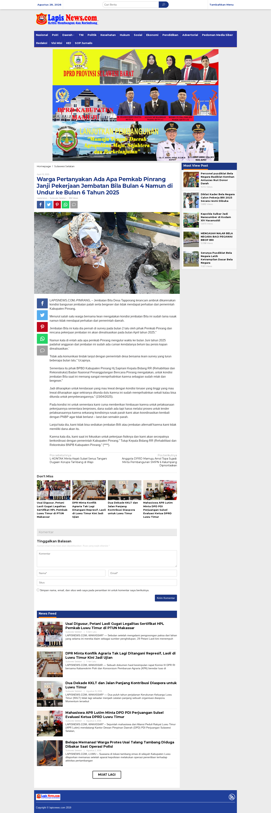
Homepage (44, 166)
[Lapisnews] (66, 20)
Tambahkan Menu (221, 4)
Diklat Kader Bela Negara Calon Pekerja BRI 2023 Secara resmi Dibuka (218, 197)
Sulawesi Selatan (64, 166)
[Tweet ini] (49, 204)
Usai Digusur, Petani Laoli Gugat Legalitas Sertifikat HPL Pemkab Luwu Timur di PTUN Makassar (52, 509)
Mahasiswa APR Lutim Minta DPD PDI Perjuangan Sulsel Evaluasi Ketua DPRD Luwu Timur (158, 509)
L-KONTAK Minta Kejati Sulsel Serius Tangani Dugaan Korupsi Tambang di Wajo (78, 459)
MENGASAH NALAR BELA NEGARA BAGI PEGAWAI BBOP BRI (217, 236)
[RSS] (231, 797)
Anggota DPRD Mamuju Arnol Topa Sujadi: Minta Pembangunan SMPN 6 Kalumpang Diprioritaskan (149, 460)
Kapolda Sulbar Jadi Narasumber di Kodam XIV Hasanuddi (216, 217)
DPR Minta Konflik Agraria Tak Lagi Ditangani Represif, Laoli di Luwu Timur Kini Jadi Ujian (89, 509)
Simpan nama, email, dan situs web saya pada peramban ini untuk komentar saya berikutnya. (94, 590)
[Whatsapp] (65, 204)
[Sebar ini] (40, 204)
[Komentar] (74, 204)
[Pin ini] (57, 204)
